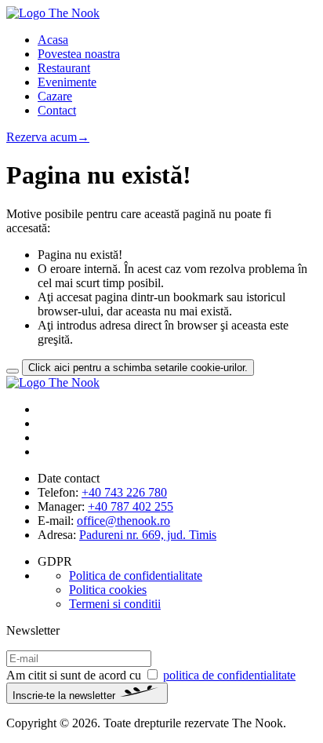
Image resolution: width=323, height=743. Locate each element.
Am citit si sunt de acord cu (151, 675)
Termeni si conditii (115, 603)
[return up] (12, 371)
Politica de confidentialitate (135, 575)
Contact (57, 110)
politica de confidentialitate (229, 675)
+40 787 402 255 (130, 506)
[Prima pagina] (53, 382)
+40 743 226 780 (124, 492)
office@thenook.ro (123, 520)
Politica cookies (108, 589)
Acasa (53, 39)
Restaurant (64, 68)
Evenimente (67, 82)
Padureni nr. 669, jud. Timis (147, 534)
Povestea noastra (79, 53)
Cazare (55, 96)
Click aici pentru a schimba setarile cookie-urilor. (138, 367)
